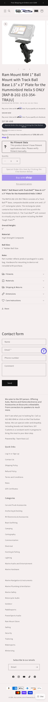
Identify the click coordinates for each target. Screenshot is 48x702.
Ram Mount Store (12, 621)
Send (10, 383)
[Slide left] (18, 69)
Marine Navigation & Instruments (18, 580)
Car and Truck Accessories (15, 505)
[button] (5, 11)
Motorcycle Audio (12, 598)
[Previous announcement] (5, 3)
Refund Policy (11, 471)
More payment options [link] (24, 184)
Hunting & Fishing (12, 552)
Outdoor (8, 604)
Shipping (4, 130)
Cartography (10, 534)
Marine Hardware (12, 569)
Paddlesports (10, 609)
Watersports (10, 645)
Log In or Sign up (12, 454)
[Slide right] (30, 69)
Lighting (8, 558)
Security (8, 633)
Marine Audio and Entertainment (18, 563)
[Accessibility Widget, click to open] (44, 351)
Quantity (5, 156)
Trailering (9, 639)
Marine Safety (10, 592)
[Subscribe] (37, 667)
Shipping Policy (11, 465)
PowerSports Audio (13, 615)
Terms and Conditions (14, 477)
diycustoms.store (20, 697)
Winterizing (9, 650)
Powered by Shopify (32, 697)
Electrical (9, 546)
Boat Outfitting (11, 522)
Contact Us (9, 459)
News (7, 483)
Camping (8, 528)
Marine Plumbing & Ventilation (17, 586)
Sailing (8, 627)
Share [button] (6, 308)
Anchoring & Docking (13, 511)
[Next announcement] (43, 3)
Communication (11, 540)
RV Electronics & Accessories (16, 517)
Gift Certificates (11, 489)
